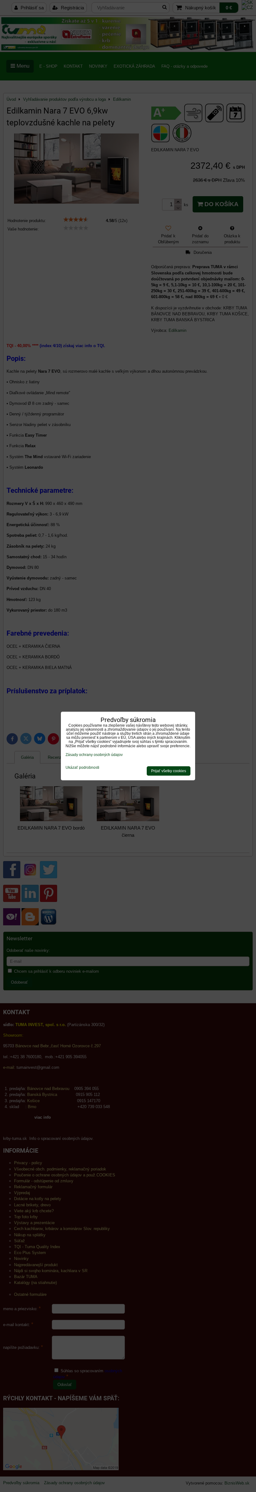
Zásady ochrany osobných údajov (94, 755)
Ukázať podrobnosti (82, 768)
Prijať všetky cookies (168, 771)
